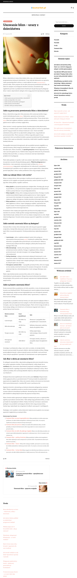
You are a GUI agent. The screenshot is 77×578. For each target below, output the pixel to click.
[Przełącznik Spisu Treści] (28, 96)
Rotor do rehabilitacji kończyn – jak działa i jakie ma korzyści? (66, 326)
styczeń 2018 (57, 252)
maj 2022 (56, 214)
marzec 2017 (57, 263)
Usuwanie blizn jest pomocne (14, 424)
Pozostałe (56, 40)
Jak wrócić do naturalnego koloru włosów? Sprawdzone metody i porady (63, 95)
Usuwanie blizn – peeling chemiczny (16, 437)
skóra (4, 120)
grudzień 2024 (58, 194)
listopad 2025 (57, 177)
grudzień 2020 (58, 234)
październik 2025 (58, 180)
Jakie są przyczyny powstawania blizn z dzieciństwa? (17, 98)
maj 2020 (56, 243)
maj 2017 (56, 257)
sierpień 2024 (57, 197)
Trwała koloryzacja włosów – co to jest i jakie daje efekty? (10, 574)
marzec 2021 (57, 226)
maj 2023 (56, 206)
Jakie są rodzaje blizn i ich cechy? (13, 100)
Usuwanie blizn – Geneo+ (13, 443)
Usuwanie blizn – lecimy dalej (14, 450)
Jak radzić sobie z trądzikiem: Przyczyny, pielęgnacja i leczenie (66, 279)
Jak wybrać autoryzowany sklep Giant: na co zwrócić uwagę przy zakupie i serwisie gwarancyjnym (63, 67)
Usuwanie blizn (7, 21)
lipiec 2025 (57, 188)
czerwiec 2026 (58, 168)
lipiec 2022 (57, 211)
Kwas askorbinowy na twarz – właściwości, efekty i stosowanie (10, 511)
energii (26, 239)
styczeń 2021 (57, 231)
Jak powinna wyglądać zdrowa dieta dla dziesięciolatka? (66, 295)
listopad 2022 (57, 208)
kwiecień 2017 (58, 260)
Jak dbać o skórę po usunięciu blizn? (13, 105)
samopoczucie (41, 82)
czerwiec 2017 (58, 254)
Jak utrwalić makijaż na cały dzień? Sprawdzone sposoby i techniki (10, 555)
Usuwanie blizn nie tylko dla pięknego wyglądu (18, 431)
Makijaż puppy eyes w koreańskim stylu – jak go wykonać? (10, 529)
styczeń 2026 (57, 171)
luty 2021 (56, 229)
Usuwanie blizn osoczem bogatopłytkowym (17, 418)
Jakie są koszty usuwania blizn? (12, 103)
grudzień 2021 (58, 217)
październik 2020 (58, 240)
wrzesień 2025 (58, 183)
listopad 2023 (57, 203)
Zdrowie (56, 51)
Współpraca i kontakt (8, 1)
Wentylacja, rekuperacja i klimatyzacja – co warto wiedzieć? (10, 537)
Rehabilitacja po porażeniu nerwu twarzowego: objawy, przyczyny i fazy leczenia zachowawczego (63, 83)
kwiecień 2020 (58, 246)
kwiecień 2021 (58, 223)
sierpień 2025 (57, 185)
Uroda (55, 45)
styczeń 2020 (57, 249)
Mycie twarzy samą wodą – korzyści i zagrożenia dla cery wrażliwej (10, 546)
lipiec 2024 (57, 200)
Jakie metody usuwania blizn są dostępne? (15, 102)
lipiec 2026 (57, 165)
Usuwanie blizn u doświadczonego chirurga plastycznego (66, 311)
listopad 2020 (57, 237)
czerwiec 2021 (58, 220)
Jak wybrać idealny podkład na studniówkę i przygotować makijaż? (10, 520)
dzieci (21, 116)
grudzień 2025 (58, 174)
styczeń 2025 (57, 191)
